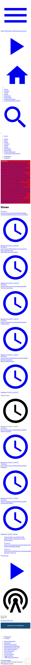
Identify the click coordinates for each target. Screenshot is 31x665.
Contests (6, 91)
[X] (7, 158)
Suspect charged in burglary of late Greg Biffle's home (13, 194)
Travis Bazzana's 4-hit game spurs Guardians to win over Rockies (15, 169)
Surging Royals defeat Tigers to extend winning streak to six (14, 175)
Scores (6, 94)
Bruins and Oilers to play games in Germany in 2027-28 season (15, 190)
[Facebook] (7, 156)
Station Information (10, 99)
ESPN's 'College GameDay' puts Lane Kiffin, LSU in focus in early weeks (14, 184)
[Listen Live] (15, 570)
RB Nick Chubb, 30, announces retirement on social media (12, 173)
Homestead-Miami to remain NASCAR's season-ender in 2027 (14, 196)
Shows (6, 89)
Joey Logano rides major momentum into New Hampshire (14, 181)
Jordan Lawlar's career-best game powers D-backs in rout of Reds (15, 166)
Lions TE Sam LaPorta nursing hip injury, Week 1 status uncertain (14, 186)
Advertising (7, 96)
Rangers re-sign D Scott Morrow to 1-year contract (15, 192)
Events (6, 92)
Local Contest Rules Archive (12, 100)
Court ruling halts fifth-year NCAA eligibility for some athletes (14, 179)
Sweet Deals (7, 97)
